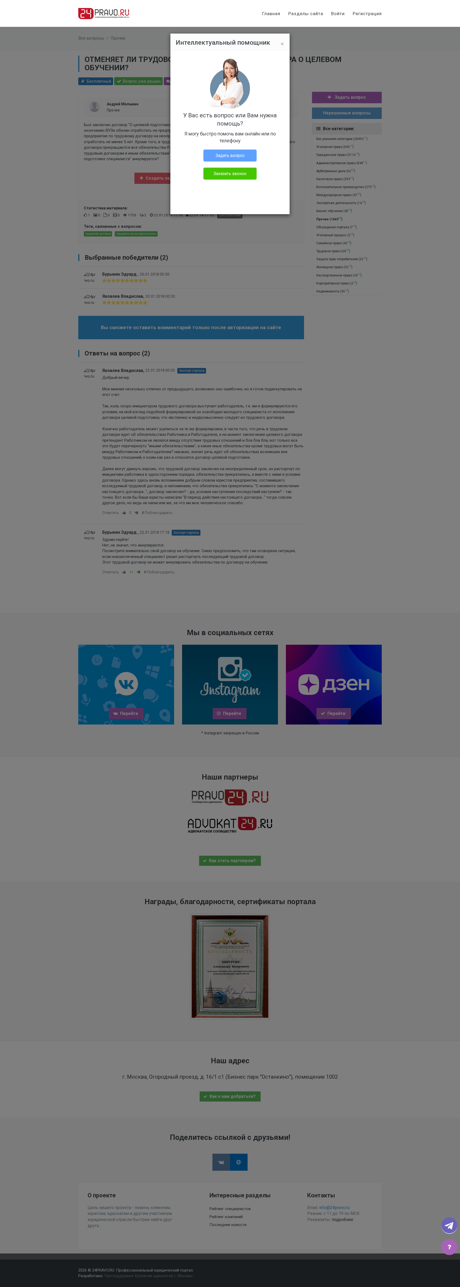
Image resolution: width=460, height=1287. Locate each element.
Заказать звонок (230, 173)
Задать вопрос (230, 155)
